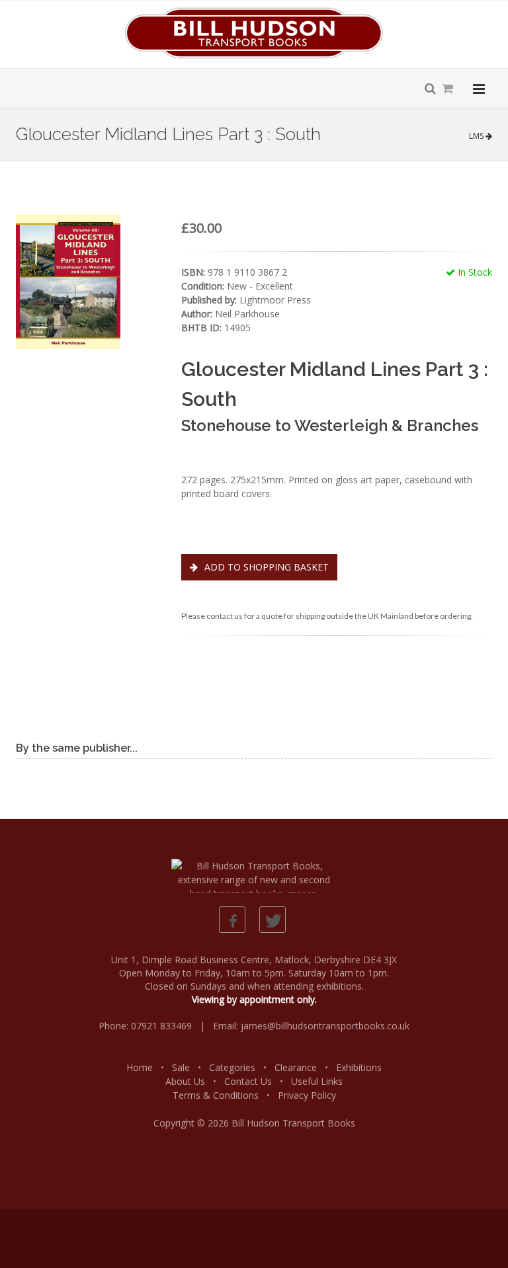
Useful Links (317, 1081)
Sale (181, 1067)
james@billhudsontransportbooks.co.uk (325, 1025)
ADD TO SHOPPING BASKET (265, 567)
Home (139, 1067)
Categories (232, 1067)
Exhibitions (359, 1067)
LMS (477, 135)
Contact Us (248, 1081)
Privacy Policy (307, 1095)
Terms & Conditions (216, 1095)
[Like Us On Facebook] (232, 919)
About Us (185, 1081)
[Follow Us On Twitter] (272, 919)
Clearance (296, 1067)
